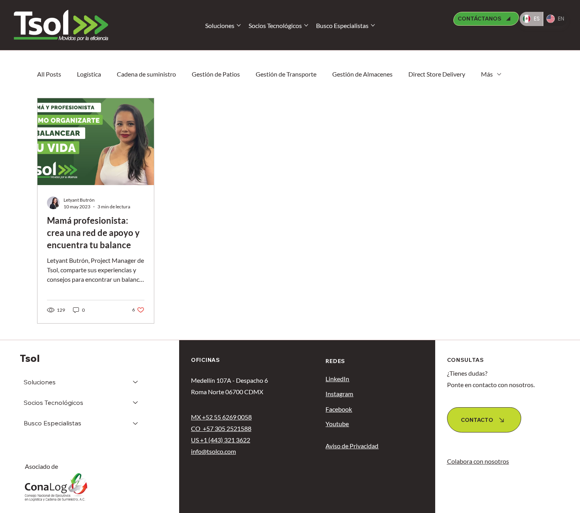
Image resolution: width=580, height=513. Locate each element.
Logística (89, 74)
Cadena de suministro (146, 74)
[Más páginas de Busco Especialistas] (373, 25)
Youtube (337, 423)
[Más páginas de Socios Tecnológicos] (306, 25)
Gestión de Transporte (286, 74)
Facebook (339, 409)
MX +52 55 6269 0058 (221, 417)
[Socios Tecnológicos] (136, 402)
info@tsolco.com (213, 451)
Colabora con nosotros (478, 461)
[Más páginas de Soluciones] (239, 25)
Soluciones (40, 382)
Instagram (339, 393)
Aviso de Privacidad (352, 445)
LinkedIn (337, 378)
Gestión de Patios (216, 74)
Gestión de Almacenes (362, 74)
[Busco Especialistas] (136, 423)
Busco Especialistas (52, 423)
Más (487, 74)
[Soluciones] (136, 382)
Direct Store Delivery (436, 74)
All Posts (49, 74)
